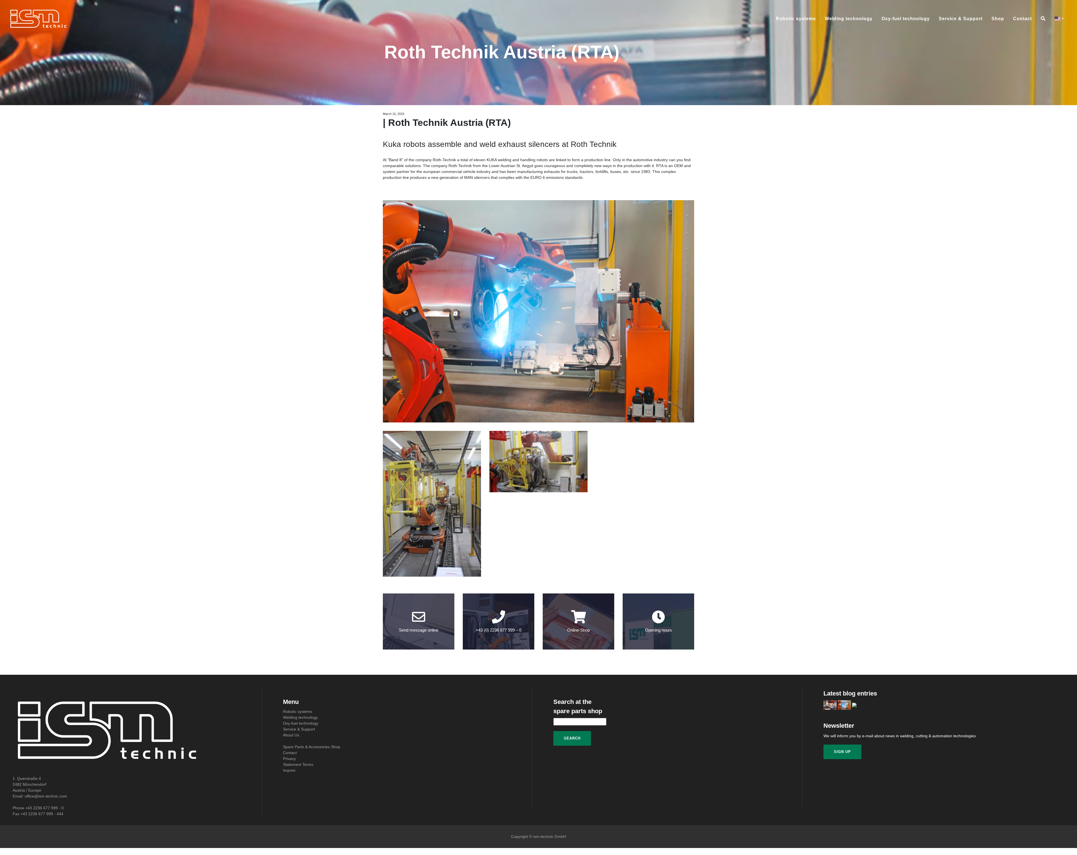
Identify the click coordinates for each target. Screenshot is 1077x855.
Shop (997, 19)
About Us (291, 735)
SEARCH (572, 738)
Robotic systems (796, 19)
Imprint (289, 770)
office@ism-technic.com (46, 796)
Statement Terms (298, 764)
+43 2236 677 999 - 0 (44, 808)
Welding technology (849, 19)
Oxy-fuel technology (906, 19)
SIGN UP (842, 752)
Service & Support (960, 19)
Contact (1022, 19)
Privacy (289, 758)
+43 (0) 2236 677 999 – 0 (498, 630)
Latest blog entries (850, 693)
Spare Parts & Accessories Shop (311, 747)
